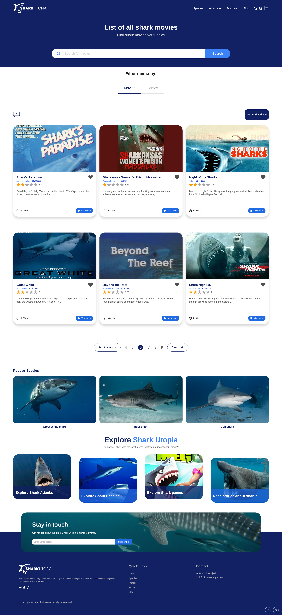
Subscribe (123, 542)
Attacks (133, 583)
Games (152, 88)
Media (132, 587)
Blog (246, 8)
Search (218, 53)
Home (132, 573)
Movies (129, 88)
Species (198, 8)
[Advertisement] (141, 102)
